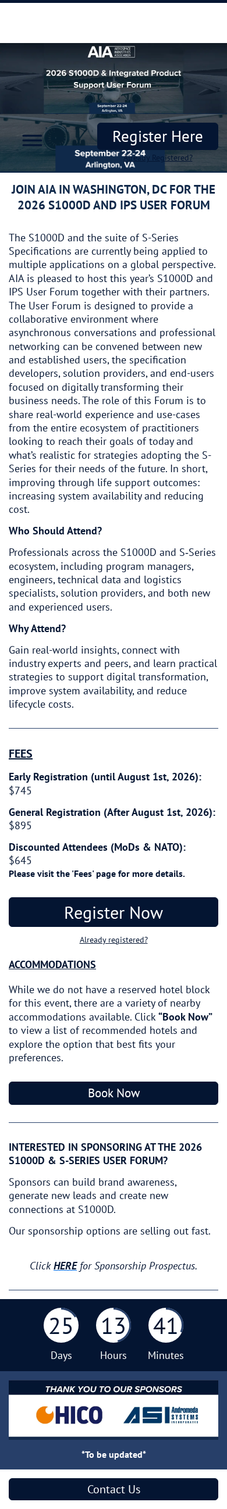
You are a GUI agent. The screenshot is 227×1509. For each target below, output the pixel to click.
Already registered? (114, 939)
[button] (28, 138)
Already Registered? (158, 157)
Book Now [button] (114, 1093)
